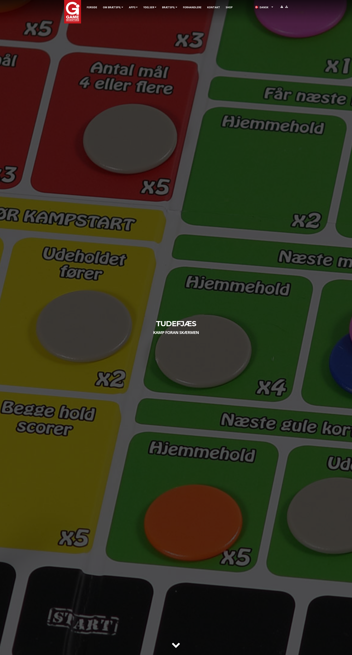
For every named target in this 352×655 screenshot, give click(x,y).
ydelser (148, 7)
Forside (92, 7)
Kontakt (213, 7)
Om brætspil (112, 7)
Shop (229, 7)
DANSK (263, 7)
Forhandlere (192, 7)
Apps (132, 7)
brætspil (168, 7)
